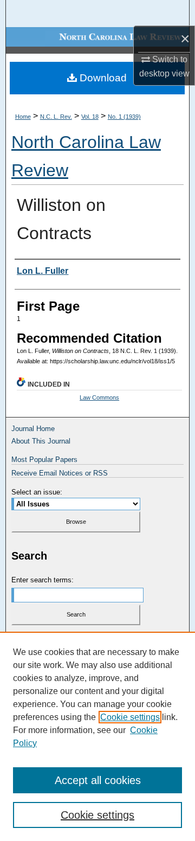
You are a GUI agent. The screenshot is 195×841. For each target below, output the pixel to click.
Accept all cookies (98, 780)
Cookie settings (130, 717)
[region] (97, 736)
